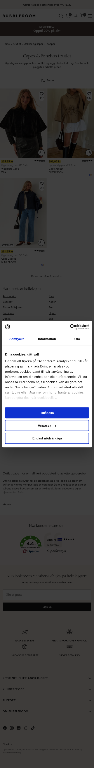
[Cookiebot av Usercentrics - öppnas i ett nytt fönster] (70, 327)
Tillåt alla (47, 413)
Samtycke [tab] (16, 339)
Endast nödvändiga (47, 438)
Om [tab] (77, 339)
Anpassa (44, 425)
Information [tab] (47, 339)
